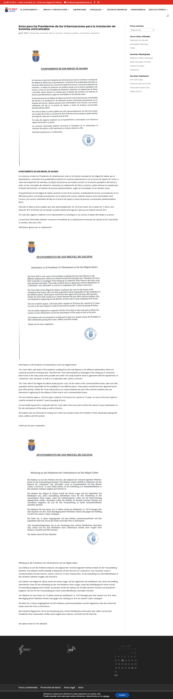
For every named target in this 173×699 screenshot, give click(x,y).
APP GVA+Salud (136, 79)
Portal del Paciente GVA (139, 87)
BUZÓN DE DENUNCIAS (117, 10)
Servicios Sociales (137, 66)
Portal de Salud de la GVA (140, 83)
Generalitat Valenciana (139, 44)
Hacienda (44, 33)
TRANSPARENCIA (137, 10)
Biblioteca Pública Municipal (141, 58)
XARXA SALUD (136, 91)
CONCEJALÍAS (95, 10)
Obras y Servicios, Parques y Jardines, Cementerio (69, 33)
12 (122, 660)
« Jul (115, 675)
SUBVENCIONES (79, 10)
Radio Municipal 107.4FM (140, 62)
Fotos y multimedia (28, 687)
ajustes (106, 696)
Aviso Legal (69, 687)
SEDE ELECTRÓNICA (157, 10)
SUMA (132, 48)
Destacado (34, 33)
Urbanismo (95, 33)
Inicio (80, 687)
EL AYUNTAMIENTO (28, 10)
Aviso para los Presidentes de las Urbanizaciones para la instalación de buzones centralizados (67, 27)
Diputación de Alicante (139, 40)
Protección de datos (51, 687)
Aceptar (122, 695)
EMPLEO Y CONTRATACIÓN (55, 10)
